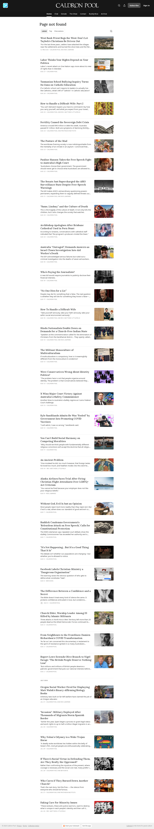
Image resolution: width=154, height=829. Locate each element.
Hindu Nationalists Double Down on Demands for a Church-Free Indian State (63, 330)
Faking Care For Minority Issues (58, 802)
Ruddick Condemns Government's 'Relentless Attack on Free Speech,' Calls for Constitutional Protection (65, 525)
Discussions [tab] (58, 31)
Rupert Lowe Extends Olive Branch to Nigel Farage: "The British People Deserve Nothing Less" (65, 660)
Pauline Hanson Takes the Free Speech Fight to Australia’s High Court (65, 161)
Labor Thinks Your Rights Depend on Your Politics (64, 61)
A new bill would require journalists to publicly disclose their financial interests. (65, 276)
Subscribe (134, 5)
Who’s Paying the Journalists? (57, 272)
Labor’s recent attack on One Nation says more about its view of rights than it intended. (65, 67)
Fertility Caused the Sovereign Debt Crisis (64, 122)
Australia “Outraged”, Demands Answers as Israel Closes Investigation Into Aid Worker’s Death (64, 250)
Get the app (86, 826)
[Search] (119, 5)
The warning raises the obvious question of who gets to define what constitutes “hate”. (63, 576)
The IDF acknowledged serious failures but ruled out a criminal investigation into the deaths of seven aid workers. (64, 257)
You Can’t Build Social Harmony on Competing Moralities (60, 440)
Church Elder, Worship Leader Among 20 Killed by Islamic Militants (63, 615)
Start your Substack (72, 826)
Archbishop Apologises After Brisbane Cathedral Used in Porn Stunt (62, 227)
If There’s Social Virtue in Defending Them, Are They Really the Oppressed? (65, 760)
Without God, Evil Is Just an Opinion (61, 503)
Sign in (146, 5)
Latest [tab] (44, 31)
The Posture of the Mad (53, 141)
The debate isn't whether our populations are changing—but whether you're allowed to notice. (65, 555)
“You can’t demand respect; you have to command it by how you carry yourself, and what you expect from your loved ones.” (65, 108)
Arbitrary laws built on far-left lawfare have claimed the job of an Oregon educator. (65, 697)
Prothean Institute (68, 131)
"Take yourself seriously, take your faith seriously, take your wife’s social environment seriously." (65, 313)
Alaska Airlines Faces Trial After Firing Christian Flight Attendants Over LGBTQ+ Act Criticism (64, 481)
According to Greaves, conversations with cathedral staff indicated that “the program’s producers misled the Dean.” (64, 232)
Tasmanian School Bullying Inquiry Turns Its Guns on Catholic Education (64, 83)
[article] (77, 45)
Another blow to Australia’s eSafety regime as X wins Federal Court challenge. (65, 401)
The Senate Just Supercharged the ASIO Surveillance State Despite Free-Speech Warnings (63, 184)
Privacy (19, 826)
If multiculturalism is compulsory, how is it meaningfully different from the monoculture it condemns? (63, 357)
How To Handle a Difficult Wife (58, 309)
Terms (25, 826)
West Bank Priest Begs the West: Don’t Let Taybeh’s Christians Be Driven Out (64, 40)
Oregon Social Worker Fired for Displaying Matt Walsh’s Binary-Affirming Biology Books (65, 690)
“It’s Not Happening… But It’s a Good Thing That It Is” (64, 549)
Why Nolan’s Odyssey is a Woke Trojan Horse (62, 739)
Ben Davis (49, 581)
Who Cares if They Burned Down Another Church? (64, 782)
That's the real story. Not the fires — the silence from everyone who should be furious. (62, 788)
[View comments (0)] (58, 52)
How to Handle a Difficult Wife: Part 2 (61, 103)
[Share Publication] (124, 5)
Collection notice (33, 826)
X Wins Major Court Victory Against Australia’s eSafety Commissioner (61, 395)
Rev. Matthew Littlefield (70, 112)
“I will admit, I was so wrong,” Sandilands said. (59, 425)
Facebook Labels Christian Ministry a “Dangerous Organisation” (61, 571)
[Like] (42, 52)
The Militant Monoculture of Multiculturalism (57, 352)
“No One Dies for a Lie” (53, 290)
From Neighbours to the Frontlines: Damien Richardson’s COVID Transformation (65, 636)
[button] (49, 14)
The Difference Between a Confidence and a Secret (65, 593)
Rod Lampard (69, 50)
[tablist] (52, 31)
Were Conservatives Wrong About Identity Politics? (64, 373)
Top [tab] (50, 31)
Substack (130, 826)
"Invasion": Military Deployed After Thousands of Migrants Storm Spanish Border (62, 715)
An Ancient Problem (51, 459)
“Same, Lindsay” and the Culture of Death (64, 206)
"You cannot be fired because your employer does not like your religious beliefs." (64, 489)
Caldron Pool (55, 50)
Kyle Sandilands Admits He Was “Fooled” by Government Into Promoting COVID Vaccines (65, 418)
